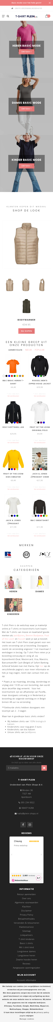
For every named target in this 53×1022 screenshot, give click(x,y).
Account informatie (26, 980)
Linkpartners (26, 935)
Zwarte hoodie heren (26, 959)
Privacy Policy (26, 914)
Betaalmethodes (26, 919)
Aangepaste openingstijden (26, 967)
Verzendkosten (13, 396)
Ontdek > (26, 52)
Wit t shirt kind (26, 947)
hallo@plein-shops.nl (27, 813)
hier (41, 666)
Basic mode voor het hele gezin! (26, 3)
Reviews (26, 963)
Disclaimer (26, 910)
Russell (21, 639)
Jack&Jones (19, 635)
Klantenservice (26, 927)
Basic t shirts (26, 943)
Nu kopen (26, 331)
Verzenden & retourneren (26, 923)
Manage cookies (27, 1019)
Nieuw (28, 350)
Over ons (26, 898)
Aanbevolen (15, 350)
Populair (39, 350)
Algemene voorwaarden (26, 902)
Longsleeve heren (26, 955)
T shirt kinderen (26, 939)
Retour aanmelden (26, 894)
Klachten (26, 906)
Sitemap (26, 931)
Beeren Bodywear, (35, 635)
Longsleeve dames (26, 951)
